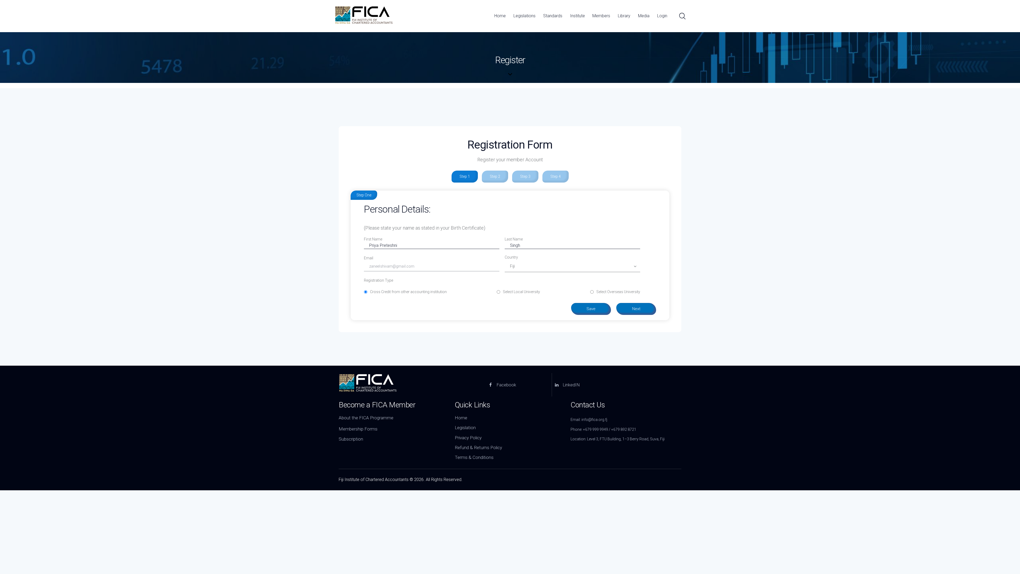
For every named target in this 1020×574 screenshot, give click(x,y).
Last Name (514, 239)
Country (511, 257)
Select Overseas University (618, 292)
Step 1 (465, 176)
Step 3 (525, 176)
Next (636, 308)
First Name (373, 239)
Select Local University (521, 292)
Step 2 (495, 176)
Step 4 (555, 176)
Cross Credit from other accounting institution (408, 292)
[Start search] (682, 16)
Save (591, 308)
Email (368, 258)
